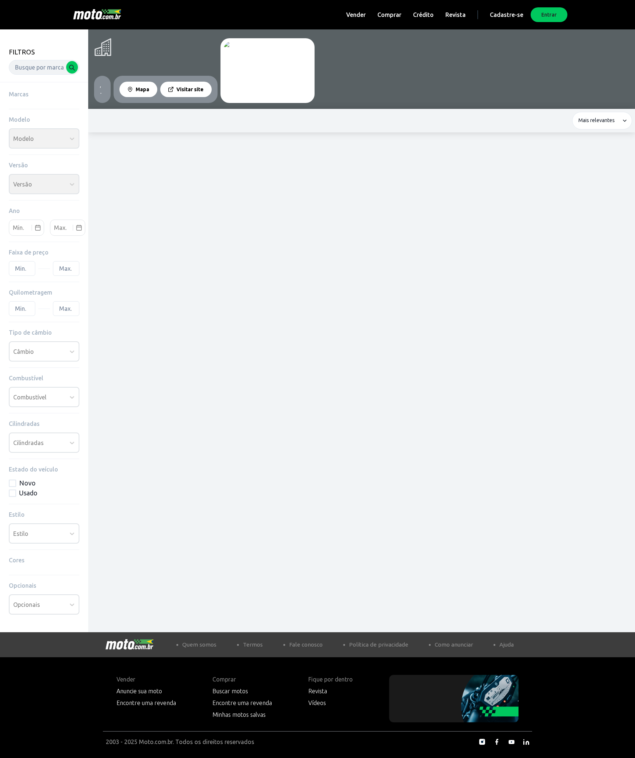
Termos (253, 644)
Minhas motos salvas (239, 714)
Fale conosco (306, 644)
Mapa (142, 89)
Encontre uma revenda (146, 703)
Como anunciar (454, 644)
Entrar (549, 15)
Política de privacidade (378, 644)
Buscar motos (230, 691)
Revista (455, 14)
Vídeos (317, 703)
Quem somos (199, 644)
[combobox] (44, 67)
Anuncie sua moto (139, 691)
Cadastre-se (506, 14)
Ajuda (506, 644)
